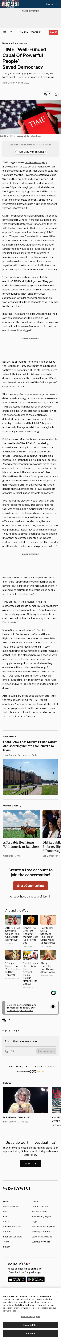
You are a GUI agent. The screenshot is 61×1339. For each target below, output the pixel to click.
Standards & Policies (42, 1236)
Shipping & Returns (41, 1231)
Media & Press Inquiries (43, 1226)
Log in (47, 896)
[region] (30, 1313)
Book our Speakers (12, 1236)
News (6, 1201)
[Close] (57, 1292)
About (6, 1221)
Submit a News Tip (41, 1241)
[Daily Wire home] (31, 32)
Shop (5, 1211)
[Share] (56, 94)
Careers (36, 1201)
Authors (7, 1231)
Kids (5, 1216)
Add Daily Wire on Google (32, 151)
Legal (34, 1221)
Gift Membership (40, 1211)
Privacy (6, 1246)
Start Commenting (30, 885)
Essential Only (30, 1325)
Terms (6, 1241)
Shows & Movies (11, 1206)
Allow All (30, 1333)
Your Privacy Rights (41, 1216)
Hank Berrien (8, 82)
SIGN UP (53, 32)
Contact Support (40, 1206)
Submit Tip (31, 1164)
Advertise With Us (12, 1226)
